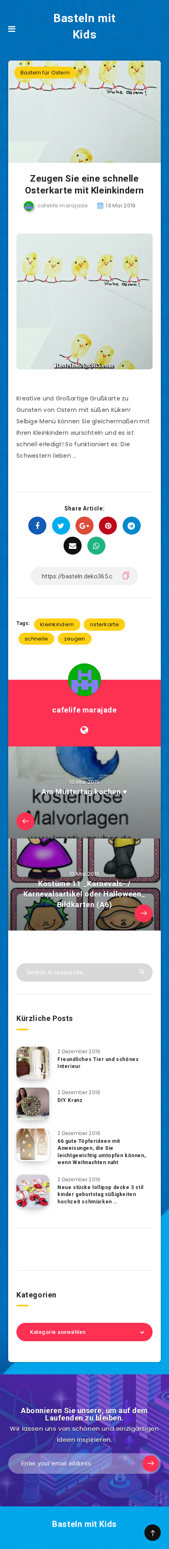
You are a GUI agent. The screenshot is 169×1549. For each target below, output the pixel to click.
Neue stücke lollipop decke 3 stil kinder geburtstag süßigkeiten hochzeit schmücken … (100, 1195)
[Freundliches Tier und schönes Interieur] (32, 1063)
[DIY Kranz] (32, 1104)
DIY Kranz (69, 1100)
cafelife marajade (84, 710)
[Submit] (141, 971)
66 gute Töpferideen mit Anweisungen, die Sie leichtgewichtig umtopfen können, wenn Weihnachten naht (101, 1151)
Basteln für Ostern (45, 72)
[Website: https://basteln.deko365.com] (84, 730)
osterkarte (104, 624)
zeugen (74, 639)
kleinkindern (57, 624)
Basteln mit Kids (84, 26)
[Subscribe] (150, 1463)
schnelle (36, 639)
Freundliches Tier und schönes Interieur (98, 1063)
